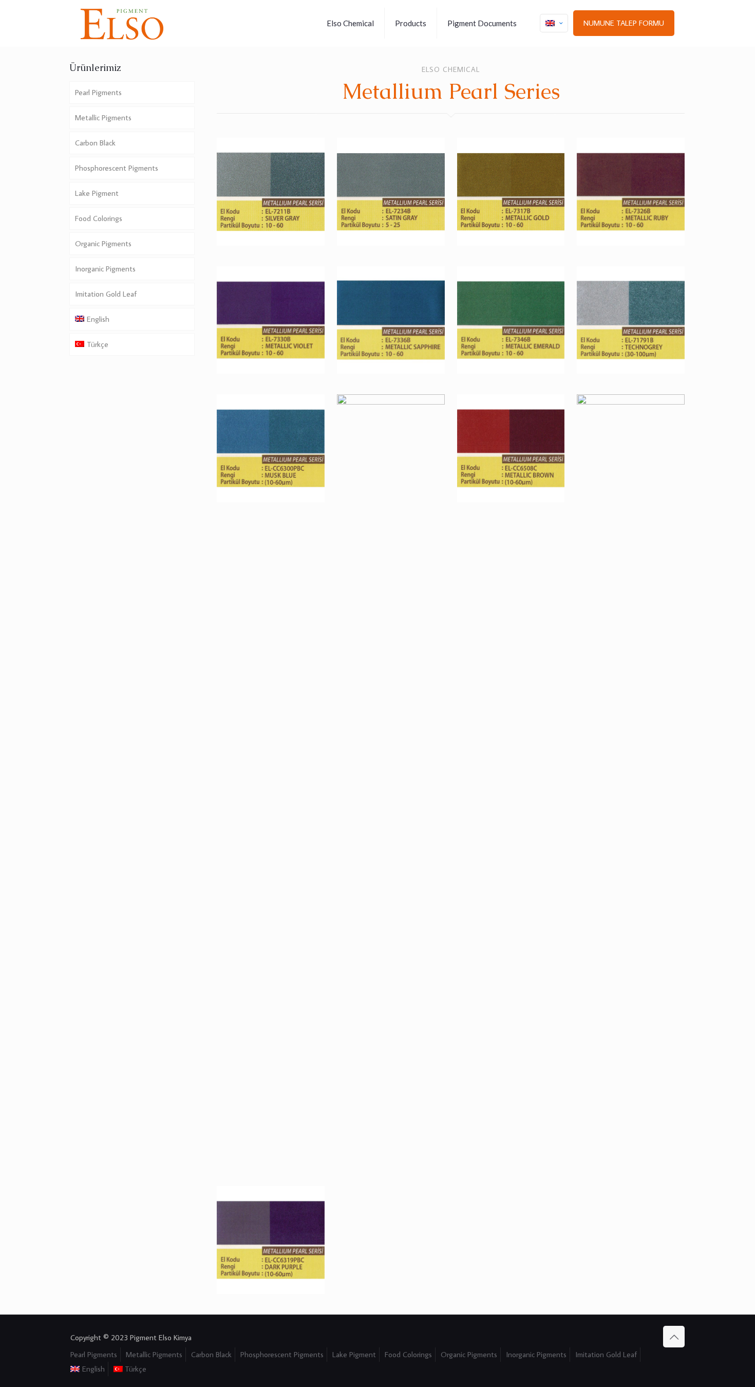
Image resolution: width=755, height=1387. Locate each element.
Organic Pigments (103, 243)
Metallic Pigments (103, 117)
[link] (271, 192)
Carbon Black (95, 143)
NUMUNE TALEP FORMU (623, 23)
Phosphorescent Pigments (116, 168)
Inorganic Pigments (105, 268)
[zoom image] (310, 152)
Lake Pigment (97, 193)
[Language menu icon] (554, 23)
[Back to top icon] (674, 1336)
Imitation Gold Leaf (106, 294)
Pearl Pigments (98, 92)
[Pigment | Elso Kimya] (122, 23)
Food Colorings (98, 218)
